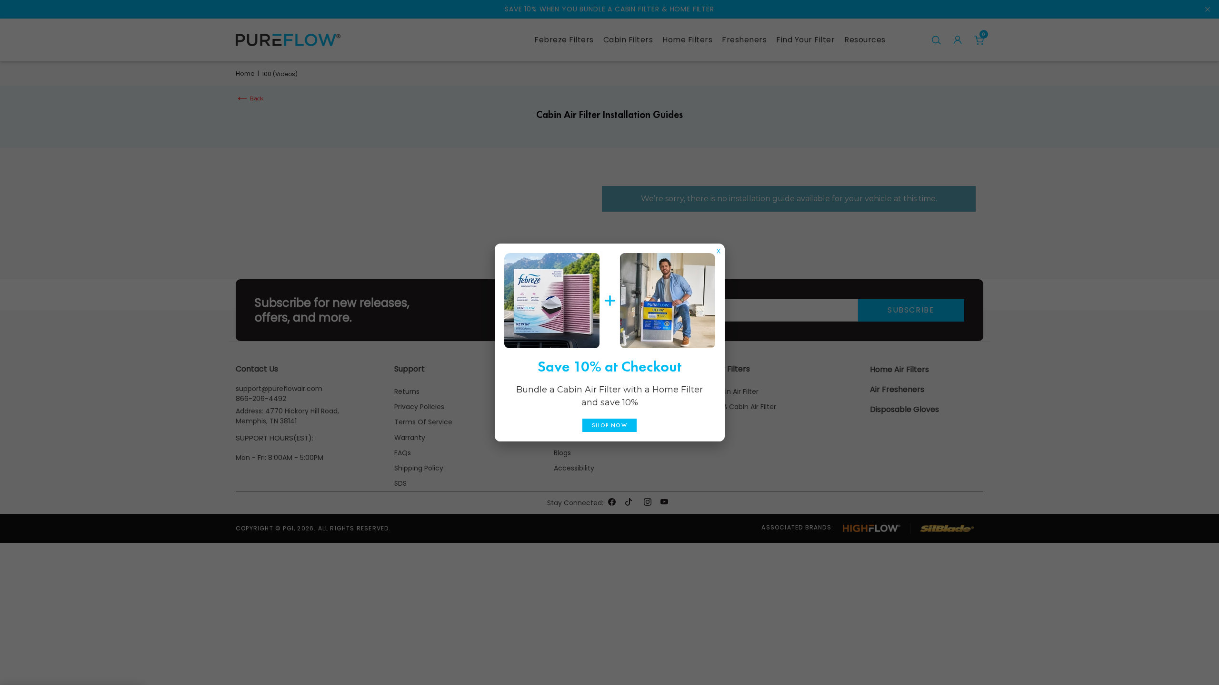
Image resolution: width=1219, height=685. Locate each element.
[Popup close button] (718, 248)
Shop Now (609, 425)
